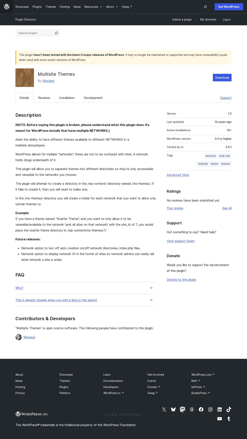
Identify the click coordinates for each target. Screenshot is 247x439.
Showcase (66, 374)
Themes (64, 380)
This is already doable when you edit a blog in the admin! (56, 300)
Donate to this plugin (181, 280)
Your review (175, 208)
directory (211, 155)
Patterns (64, 393)
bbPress (198, 387)
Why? (19, 288)
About (19, 374)
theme (214, 163)
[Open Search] (205, 7)
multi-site (224, 155)
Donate (153, 387)
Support (226, 98)
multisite (203, 163)
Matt (195, 380)
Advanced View (178, 175)
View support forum (181, 241)
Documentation (113, 380)
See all (227, 208)
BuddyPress (200, 393)
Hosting (20, 387)
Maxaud (48, 81)
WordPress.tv (113, 393)
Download (222, 77)
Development (93, 98)
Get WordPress (228, 6)
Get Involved (155, 374)
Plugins (64, 387)
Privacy (20, 393)
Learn (107, 374)
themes (225, 163)
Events (151, 380)
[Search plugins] (56, 33)
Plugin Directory (25, 19)
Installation (67, 98)
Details (24, 98)
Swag (152, 393)
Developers (110, 387)
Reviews (44, 98)
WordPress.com (203, 374)
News (19, 380)
